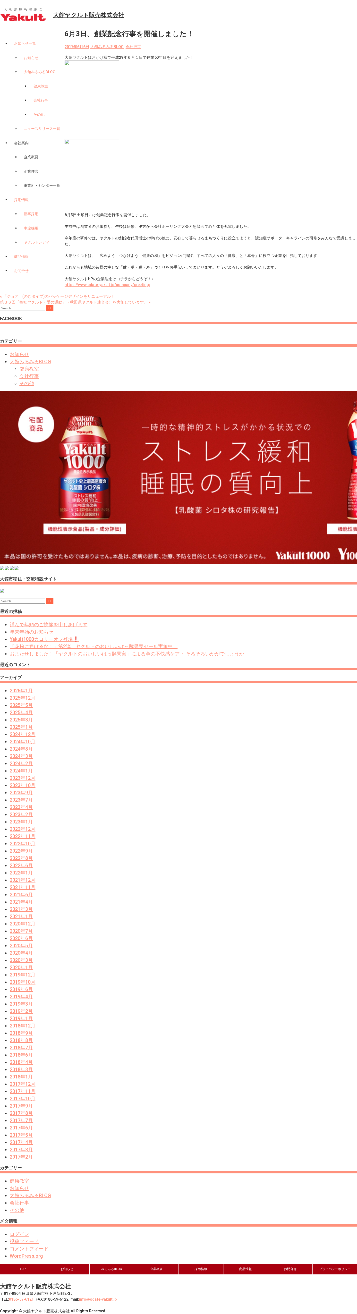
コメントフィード (29, 1249)
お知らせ (31, 58)
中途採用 (31, 228)
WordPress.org (26, 1256)
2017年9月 (21, 1106)
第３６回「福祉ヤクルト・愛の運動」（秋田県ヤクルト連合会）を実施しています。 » (75, 302)
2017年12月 (22, 1084)
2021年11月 (22, 887)
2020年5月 (21, 946)
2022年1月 (21, 873)
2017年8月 (21, 1113)
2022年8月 (21, 858)
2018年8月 (21, 1040)
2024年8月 (21, 749)
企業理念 (31, 171)
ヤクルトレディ (36, 242)
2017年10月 (22, 1099)
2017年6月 (21, 1128)
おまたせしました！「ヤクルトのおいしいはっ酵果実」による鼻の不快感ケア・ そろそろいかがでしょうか (127, 654)
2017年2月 (21, 1157)
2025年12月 (22, 698)
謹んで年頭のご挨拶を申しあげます (48, 624)
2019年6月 (21, 989)
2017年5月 (21, 1135)
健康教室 (41, 86)
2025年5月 (21, 705)
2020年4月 (21, 953)
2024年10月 (22, 742)
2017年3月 (21, 1150)
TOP (22, 1269)
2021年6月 (21, 895)
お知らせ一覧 (25, 43)
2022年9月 (21, 851)
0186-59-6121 (21, 1299)
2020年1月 (21, 967)
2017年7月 (21, 1120)
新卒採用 (31, 214)
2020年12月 (22, 924)
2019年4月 (21, 997)
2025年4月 (21, 712)
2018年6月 (21, 1055)
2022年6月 (21, 865)
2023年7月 (21, 800)
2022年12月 (22, 829)
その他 (39, 114)
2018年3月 (21, 1069)
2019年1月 (21, 1018)
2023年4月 (21, 807)
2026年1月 (21, 691)
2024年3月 (21, 756)
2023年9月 (21, 793)
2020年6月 (21, 938)
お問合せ (21, 271)
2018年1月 (21, 1077)
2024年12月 (22, 734)
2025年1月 (21, 727)
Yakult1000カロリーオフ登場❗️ (44, 639)
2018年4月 (21, 1062)
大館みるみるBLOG (39, 72)
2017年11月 (22, 1091)
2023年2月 (21, 814)
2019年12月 (22, 975)
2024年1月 (21, 771)
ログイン (19, 1234)
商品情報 (21, 256)
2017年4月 (21, 1142)
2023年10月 (22, 785)
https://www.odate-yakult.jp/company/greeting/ (107, 284)
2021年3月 (21, 909)
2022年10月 (22, 844)
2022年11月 (22, 836)
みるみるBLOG (111, 1269)
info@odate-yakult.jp (98, 1299)
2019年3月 (21, 1004)
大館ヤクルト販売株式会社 (35, 1286)
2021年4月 (21, 902)
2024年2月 (21, 763)
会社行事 (41, 100)
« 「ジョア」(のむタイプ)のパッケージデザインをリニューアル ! (56, 296)
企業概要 (31, 157)
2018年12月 (22, 1026)
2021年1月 (21, 916)
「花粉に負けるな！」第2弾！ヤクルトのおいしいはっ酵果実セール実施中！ (94, 646)
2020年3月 (21, 960)
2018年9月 (21, 1033)
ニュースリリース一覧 (42, 129)
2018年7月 (21, 1048)
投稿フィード (24, 1241)
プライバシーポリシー (335, 1269)
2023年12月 (22, 778)
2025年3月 (21, 720)
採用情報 (21, 200)
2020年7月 (21, 931)
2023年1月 (21, 822)
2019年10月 (22, 982)
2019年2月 (21, 1011)
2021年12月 (22, 880)
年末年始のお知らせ (31, 632)
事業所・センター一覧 (42, 185)
